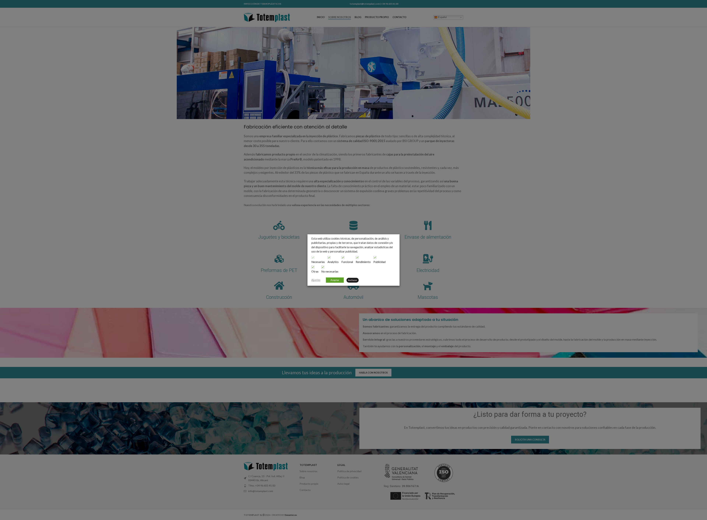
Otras (315, 271)
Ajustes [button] (315, 279)
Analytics (333, 261)
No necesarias (329, 271)
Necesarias (318, 261)
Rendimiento (363, 261)
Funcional (347, 261)
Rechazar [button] (352, 280)
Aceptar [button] (334, 279)
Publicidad (379, 261)
